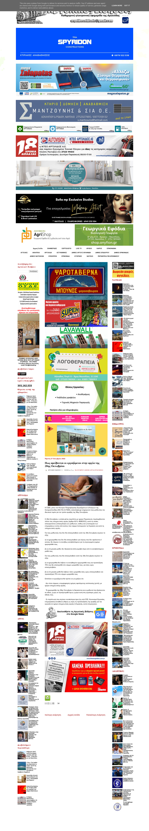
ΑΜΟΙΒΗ (87, 470)
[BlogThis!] (48, 703)
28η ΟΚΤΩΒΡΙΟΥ (79, 470)
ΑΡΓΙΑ (92, 470)
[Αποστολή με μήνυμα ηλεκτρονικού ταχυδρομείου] (46, 703)
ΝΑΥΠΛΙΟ (90, 256)
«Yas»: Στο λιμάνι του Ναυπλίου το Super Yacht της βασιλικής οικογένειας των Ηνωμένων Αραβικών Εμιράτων (27, 411)
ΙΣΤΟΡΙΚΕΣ (78, 256)
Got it (127, 6)
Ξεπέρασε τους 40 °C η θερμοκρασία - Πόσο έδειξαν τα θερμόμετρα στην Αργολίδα (32, 488)
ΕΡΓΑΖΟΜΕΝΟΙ (99, 470)
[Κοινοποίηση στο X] (51, 703)
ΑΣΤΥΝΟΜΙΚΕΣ (62, 252)
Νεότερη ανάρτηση (53, 715)
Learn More (117, 6)
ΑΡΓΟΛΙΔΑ (48, 252)
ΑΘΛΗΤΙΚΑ (36, 252)
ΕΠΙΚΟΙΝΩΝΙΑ (111, 248)
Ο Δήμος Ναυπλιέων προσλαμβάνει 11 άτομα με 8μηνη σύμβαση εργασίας (32, 443)
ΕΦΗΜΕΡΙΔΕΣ (52, 248)
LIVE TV (79, 248)
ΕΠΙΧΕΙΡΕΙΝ (53, 256)
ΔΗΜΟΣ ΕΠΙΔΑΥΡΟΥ (102, 252)
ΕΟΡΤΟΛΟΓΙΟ (66, 248)
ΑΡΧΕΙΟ (89, 248)
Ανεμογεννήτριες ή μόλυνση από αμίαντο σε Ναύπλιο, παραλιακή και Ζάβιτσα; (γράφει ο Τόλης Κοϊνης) (28, 455)
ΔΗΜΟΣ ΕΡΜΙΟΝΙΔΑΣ (121, 252)
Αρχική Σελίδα (38, 248)
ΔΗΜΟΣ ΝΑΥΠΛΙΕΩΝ (37, 256)
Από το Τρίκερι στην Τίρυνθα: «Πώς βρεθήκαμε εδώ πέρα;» (32, 466)
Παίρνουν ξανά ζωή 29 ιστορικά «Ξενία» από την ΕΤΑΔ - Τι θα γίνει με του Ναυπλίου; (32, 399)
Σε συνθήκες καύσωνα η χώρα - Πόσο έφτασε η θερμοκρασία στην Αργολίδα (32, 477)
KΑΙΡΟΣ (99, 248)
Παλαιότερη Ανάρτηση (95, 715)
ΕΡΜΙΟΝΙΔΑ (66, 256)
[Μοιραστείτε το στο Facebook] (53, 703)
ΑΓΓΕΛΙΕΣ (24, 252)
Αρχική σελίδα (74, 715)
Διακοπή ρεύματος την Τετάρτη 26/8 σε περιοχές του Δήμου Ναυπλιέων (32, 432)
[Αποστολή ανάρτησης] (58, 703)
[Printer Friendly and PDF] (47, 700)
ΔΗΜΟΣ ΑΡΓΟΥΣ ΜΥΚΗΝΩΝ (81, 252)
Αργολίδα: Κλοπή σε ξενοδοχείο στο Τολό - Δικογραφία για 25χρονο (32, 421)
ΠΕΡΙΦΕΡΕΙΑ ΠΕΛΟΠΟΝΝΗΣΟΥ (108, 256)
